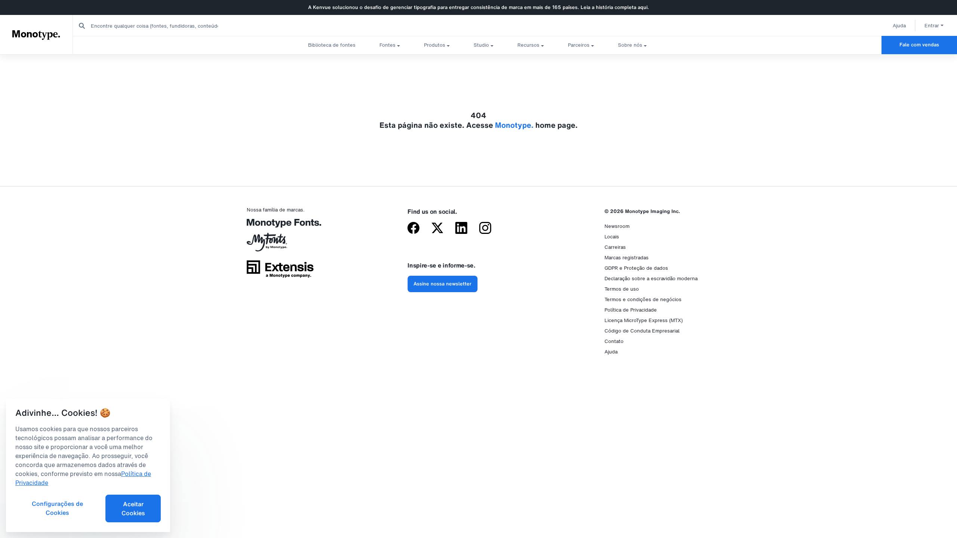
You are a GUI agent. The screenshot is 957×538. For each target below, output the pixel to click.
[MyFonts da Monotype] (280, 245)
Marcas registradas (626, 257)
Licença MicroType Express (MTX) (643, 320)
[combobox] (150, 25)
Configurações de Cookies (57, 508)
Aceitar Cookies (133, 508)
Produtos (434, 45)
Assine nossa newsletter (442, 283)
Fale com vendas (919, 44)
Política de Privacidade (630, 309)
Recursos (528, 45)
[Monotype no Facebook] (413, 228)
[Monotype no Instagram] (485, 228)
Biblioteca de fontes (332, 45)
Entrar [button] (931, 25)
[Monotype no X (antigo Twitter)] (437, 228)
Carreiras (615, 247)
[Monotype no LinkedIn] (461, 228)
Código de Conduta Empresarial (642, 330)
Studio (481, 45)
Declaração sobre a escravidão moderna (651, 278)
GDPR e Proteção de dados (636, 268)
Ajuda (899, 25)
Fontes (387, 45)
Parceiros (579, 45)
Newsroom (617, 226)
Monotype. (36, 34)
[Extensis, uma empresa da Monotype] (280, 271)
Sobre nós (630, 45)
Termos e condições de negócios (642, 299)
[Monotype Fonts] (280, 226)
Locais (611, 236)
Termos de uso (621, 289)
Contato (614, 341)
